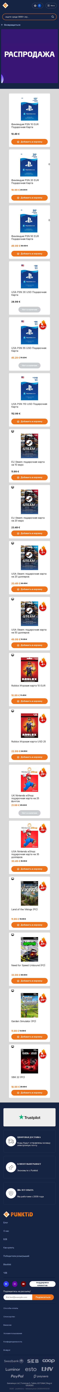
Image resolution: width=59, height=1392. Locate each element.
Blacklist (7, 1264)
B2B (5, 1239)
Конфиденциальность (12, 1342)
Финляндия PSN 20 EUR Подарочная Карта (25, 181)
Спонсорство (9, 1317)
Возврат (6, 1350)
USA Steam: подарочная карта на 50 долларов (28, 631)
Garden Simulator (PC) (23, 1021)
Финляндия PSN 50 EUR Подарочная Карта (25, 237)
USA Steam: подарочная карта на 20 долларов (28, 575)
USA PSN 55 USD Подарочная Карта (28, 349)
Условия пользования (12, 1333)
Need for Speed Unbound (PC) (28, 965)
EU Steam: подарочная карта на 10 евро (28, 463)
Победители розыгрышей (16, 1256)
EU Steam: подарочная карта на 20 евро (28, 519)
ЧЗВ (5, 1273)
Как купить (8, 1248)
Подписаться (43, 1297)
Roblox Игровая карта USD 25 (28, 741)
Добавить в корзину (31, 141)
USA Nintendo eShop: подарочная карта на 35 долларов (25, 854)
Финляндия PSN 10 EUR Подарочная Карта (25, 126)
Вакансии (7, 1325)
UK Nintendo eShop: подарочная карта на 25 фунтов (25, 798)
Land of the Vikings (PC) (24, 909)
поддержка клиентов (42, 1284)
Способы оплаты (10, 1308)
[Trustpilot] (29, 1117)
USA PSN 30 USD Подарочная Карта (28, 293)
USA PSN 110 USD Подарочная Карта (29, 405)
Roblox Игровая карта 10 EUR (28, 685)
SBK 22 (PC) (18, 1077)
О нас (6, 1231)
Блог (5, 1222)
